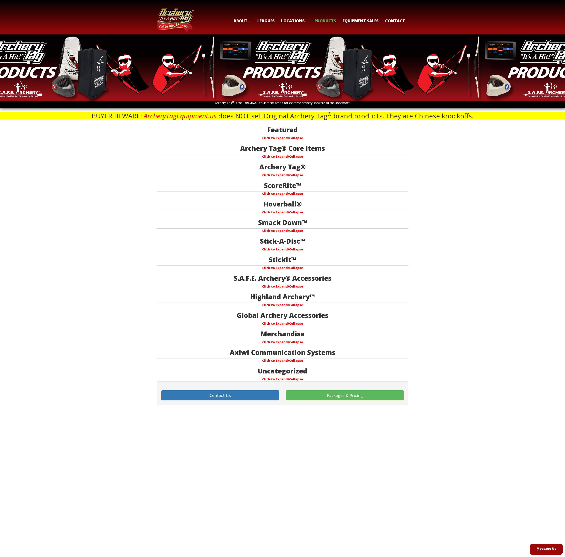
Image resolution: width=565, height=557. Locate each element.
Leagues (266, 20)
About (241, 20)
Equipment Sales (361, 20)
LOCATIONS (293, 20)
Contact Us (220, 395)
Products (325, 20)
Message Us (546, 548)
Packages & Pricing (345, 395)
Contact (395, 20)
